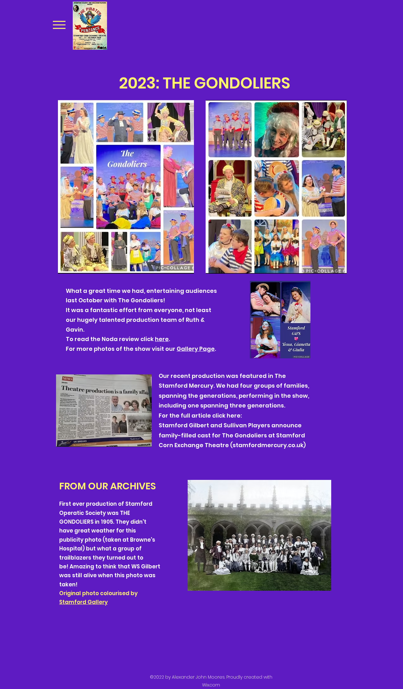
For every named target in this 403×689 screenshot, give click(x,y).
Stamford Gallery (83, 602)
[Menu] (59, 24)
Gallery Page (196, 349)
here (162, 339)
